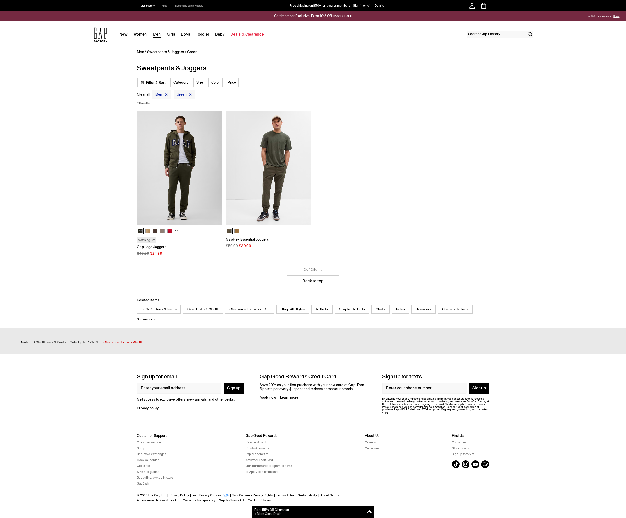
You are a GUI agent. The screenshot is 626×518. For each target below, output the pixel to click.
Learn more (289, 397)
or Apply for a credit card (262, 472)
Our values (372, 448)
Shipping (143, 448)
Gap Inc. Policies (259, 500)
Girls (171, 34)
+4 (176, 231)
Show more (144, 319)
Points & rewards (257, 448)
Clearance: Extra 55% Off (249, 309)
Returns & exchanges (151, 454)
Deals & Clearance (247, 34)
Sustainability (307, 495)
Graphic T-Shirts (352, 309)
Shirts (380, 309)
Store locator (461, 448)
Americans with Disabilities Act (158, 500)
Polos (400, 309)
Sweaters (423, 309)
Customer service (149, 442)
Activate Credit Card (259, 460)
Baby (219, 34)
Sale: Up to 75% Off (202, 309)
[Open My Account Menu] (472, 5)
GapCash (143, 483)
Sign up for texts (463, 454)
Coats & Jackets (455, 309)
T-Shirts (321, 309)
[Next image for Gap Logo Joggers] (216, 168)
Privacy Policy (179, 495)
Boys (185, 34)
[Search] (530, 34)
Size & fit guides (148, 472)
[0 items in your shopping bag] (483, 5)
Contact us (459, 442)
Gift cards (143, 466)
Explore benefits (257, 454)
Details (379, 5)
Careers (370, 442)
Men (157, 34)
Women (140, 34)
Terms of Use (285, 495)
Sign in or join (362, 5)
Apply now (268, 397)
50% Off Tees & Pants (159, 309)
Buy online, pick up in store (155, 477)
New (123, 34)
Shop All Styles (293, 309)
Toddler (202, 34)
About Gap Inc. (331, 495)
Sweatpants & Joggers (165, 52)
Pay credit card (256, 442)
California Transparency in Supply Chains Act (213, 500)
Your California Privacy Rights (252, 495)
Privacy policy (148, 408)
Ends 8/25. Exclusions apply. (599, 16)
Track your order (148, 460)
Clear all (143, 94)
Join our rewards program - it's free (269, 466)
